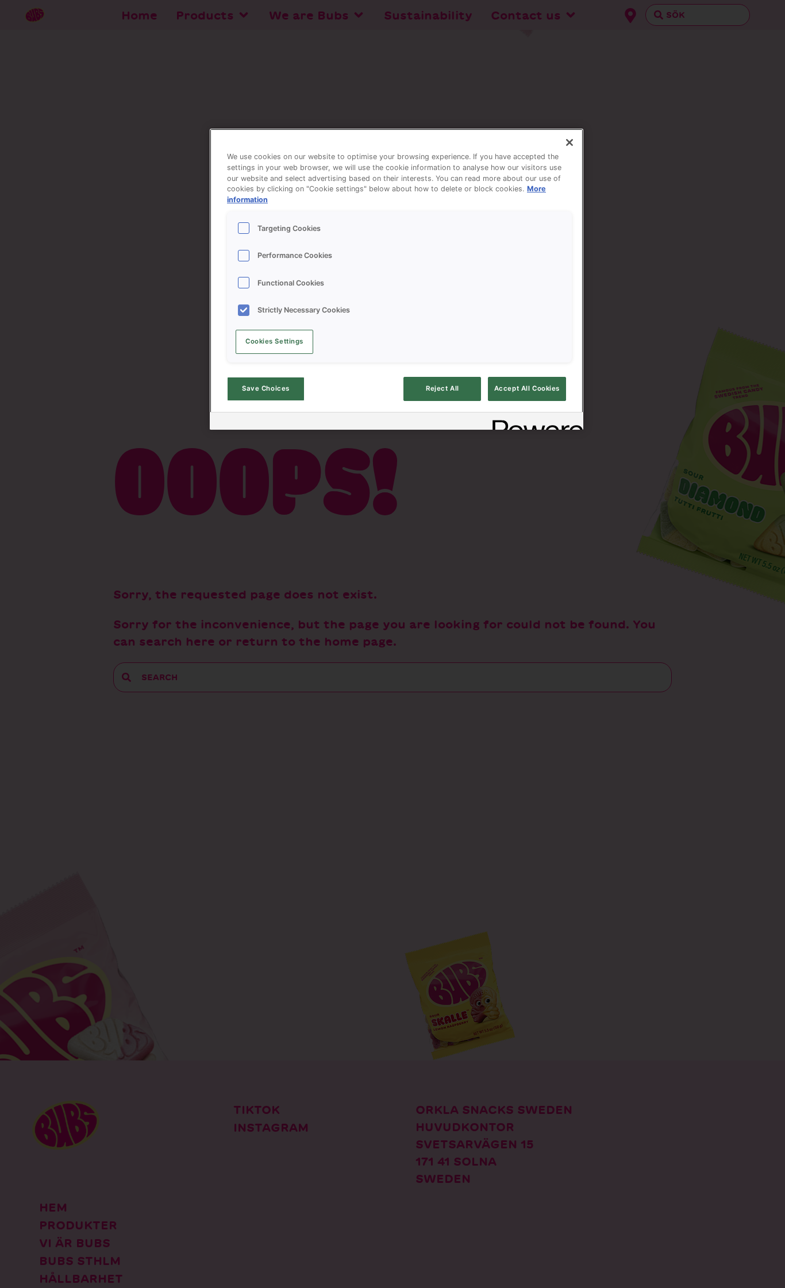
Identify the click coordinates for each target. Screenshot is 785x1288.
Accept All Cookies (527, 388)
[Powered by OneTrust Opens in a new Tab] (534, 422)
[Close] (569, 142)
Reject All (442, 388)
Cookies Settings (274, 341)
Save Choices (266, 388)
